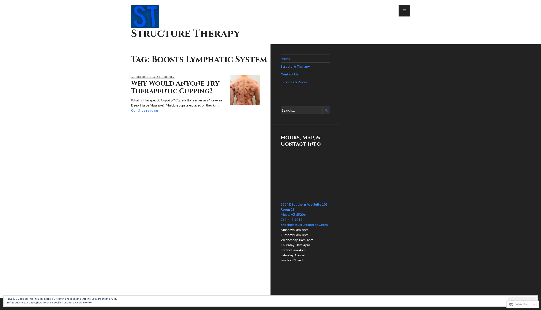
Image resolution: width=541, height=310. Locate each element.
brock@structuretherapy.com (304, 225)
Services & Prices (294, 82)
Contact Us (289, 74)
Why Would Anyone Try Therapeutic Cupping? (175, 87)
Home (285, 58)
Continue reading (144, 110)
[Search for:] (305, 110)
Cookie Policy (83, 302)
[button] (404, 10)
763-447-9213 (291, 219)
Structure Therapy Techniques (152, 77)
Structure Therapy (185, 34)
